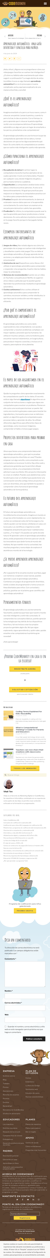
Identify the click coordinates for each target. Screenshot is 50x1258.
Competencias (40, 828)
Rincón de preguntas (11, 856)
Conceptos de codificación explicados (17, 823)
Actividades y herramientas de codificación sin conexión (23, 851)
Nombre (9, 991)
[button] (45, 3)
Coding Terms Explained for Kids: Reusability (29, 712)
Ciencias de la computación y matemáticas (18, 830)
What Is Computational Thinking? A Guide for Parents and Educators (30, 729)
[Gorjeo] (17, 1199)
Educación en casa (25, 838)
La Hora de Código (10, 840)
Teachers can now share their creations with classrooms (29, 751)
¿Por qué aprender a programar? (15, 861)
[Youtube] (28, 1199)
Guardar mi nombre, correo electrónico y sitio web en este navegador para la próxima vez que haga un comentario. (25, 1029)
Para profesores (10, 838)
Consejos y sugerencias (28, 858)
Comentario (10, 959)
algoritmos (25, 399)
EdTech (33, 835)
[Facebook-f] (22, 1199)
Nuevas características (12, 848)
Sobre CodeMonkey (11, 820)
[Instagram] (38, 1199)
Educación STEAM (11, 858)
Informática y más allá (12, 833)
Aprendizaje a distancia (29, 856)
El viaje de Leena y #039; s (13, 843)
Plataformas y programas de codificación (18, 828)
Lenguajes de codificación (32, 825)
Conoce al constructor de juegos (15, 845)
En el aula (22, 840)
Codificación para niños (12, 825)
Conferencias (27, 833)
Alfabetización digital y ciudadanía (16, 835)
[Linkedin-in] (33, 1199)
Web (6, 1015)
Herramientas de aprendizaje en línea (17, 853)
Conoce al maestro (35, 845)
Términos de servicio (25, 1233)
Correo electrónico (13, 1003)
